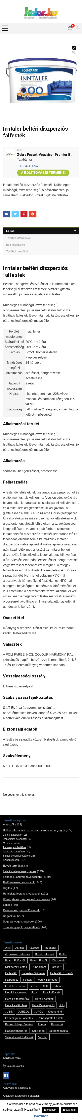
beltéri (63, 954)
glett (45, 986)
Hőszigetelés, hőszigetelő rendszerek (26, 899)
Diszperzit (58, 960)
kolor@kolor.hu (15, 1066)
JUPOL (38, 1011)
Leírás (10, 230)
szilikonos (38, 1030)
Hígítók (7, 888)
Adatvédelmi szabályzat (17, 1087)
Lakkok (7, 904)
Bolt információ (15, 244)
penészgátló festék (50, 1018)
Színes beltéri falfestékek (16, 855)
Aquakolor (50, 947)
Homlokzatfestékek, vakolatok (21, 893)
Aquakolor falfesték (17, 954)
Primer (42, 1024)
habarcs (58, 986)
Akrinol (19, 947)
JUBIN (9, 1011)
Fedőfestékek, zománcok (19, 882)
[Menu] (5, 28)
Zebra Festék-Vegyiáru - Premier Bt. (44, 155)
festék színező (15, 986)
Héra (34, 992)
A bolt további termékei (43, 172)
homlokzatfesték (15, 992)
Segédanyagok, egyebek (18, 921)
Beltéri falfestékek (12, 834)
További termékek (17, 251)
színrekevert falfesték (19, 1037)
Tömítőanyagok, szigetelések (21, 927)
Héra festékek (44, 998)
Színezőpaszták (11, 860)
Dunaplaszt (39, 966)
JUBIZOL (23, 1011)
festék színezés (46, 979)
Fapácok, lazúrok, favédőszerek (23, 876)
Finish (33, 986)
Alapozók (9, 824)
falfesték (11, 973)
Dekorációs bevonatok (15, 839)
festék (27, 979)
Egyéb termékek (13, 865)
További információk (18, 237)
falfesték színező (61, 973)
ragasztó (57, 1024)
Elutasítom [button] (69, 1109)
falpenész (11, 979)
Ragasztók (9, 915)
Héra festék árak (16, 1005)
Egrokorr (56, 966)
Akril (8, 947)
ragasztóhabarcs (16, 1030)
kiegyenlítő (55, 1011)
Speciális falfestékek (14, 851)
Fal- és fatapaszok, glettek (19, 871)
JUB (61, 1005)
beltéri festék (39, 960)
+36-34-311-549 (28, 166)
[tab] (41, 230)
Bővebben (41, 1116)
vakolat (42, 1037)
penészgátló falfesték (19, 1018)
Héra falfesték (51, 992)
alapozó (34, 947)
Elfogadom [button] (50, 1109)
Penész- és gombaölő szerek (21, 910)
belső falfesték (44, 954)
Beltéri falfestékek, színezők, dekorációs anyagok (34, 830)
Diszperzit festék (16, 966)
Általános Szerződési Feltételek (21, 1095)
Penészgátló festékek (14, 847)
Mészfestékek (10, 843)
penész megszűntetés (19, 1024)
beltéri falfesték (15, 960)
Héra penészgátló (43, 1005)
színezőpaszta (58, 1030)
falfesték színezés (33, 973)
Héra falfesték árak (17, 998)
